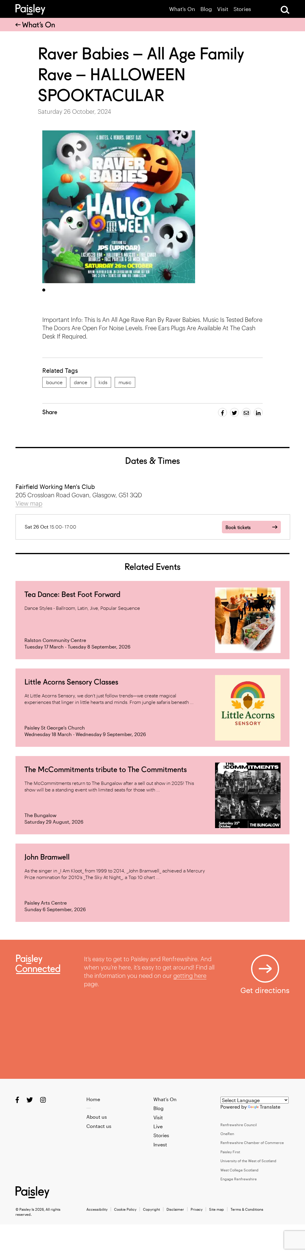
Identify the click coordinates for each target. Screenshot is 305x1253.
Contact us (98, 1126)
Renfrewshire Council (238, 1125)
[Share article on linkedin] (258, 412)
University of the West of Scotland (248, 1161)
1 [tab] (43, 290)
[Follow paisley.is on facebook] (17, 1099)
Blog (206, 9)
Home (93, 1099)
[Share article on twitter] (234, 412)
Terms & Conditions (247, 1209)
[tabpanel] (119, 206)
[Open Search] (285, 10)
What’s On (182, 9)
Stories (242, 9)
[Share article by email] (246, 412)
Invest (160, 1144)
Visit (222, 9)
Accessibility (97, 1209)
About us (96, 1117)
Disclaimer (175, 1209)
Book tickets (237, 527)
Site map (216, 1209)
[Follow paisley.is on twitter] (30, 1099)
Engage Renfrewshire (238, 1179)
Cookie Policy (125, 1209)
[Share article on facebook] (222, 412)
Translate (270, 1106)
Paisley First (230, 1152)
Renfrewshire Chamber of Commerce (252, 1142)
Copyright (151, 1209)
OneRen (227, 1134)
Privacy (197, 1209)
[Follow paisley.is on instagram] (43, 1099)
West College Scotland (239, 1170)
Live (158, 1126)
